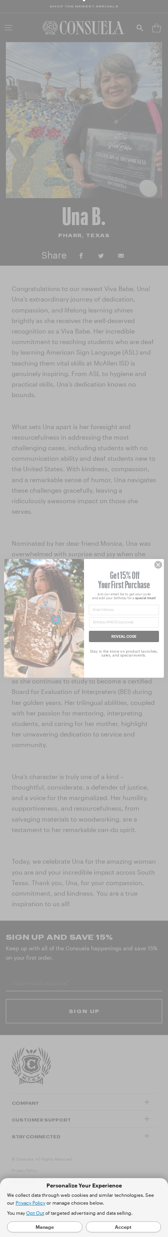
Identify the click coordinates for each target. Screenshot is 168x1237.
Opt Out (35, 1213)
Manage (45, 1227)
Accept (123, 1227)
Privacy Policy (30, 1202)
